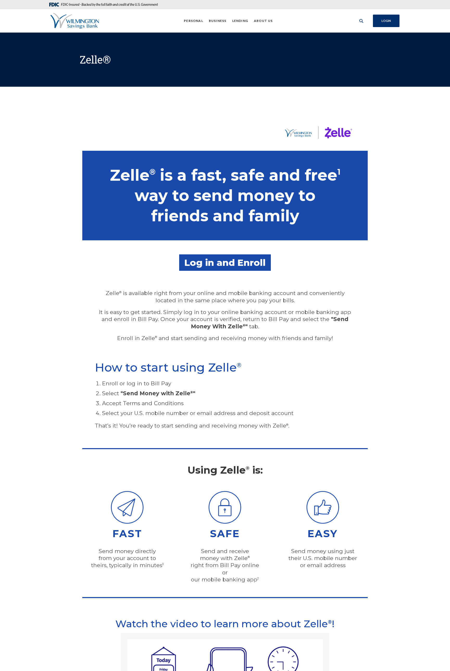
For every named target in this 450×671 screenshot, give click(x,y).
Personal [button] (193, 21)
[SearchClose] (361, 21)
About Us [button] (263, 21)
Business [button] (218, 21)
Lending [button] (240, 21)
